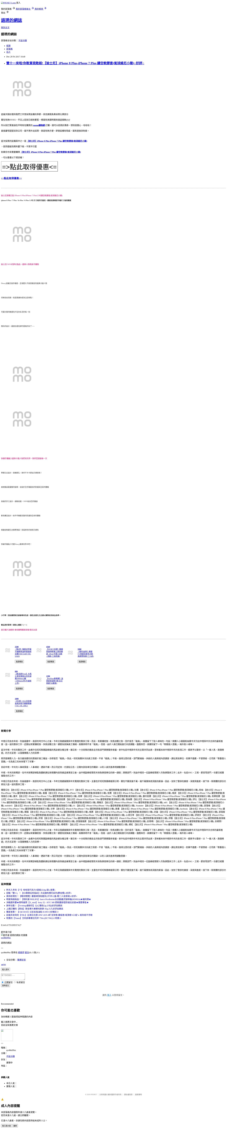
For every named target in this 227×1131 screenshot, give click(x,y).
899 (16, 671)
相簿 (8, 46)
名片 (8, 52)
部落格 (9, 49)
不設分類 (22, 40)
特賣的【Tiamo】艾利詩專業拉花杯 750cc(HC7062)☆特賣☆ (33, 918)
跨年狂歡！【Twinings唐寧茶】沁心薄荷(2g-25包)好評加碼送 (34, 905)
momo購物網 (39, 125)
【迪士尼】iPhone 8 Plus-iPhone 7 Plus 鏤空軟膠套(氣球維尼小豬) (57, 141)
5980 (79, 649)
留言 (27, 952)
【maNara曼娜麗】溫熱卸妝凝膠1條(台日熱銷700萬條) (54, 681)
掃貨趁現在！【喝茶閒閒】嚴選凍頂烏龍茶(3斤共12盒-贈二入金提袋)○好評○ (41, 896)
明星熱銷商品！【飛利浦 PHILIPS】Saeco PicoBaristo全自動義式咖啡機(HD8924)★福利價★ (48, 899)
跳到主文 (5, 27)
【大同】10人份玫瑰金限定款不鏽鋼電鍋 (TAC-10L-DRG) (23, 703)
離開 (15, 1126)
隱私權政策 (128, 1094)
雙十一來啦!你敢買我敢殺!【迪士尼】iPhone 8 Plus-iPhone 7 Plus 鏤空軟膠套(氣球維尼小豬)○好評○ (75, 63)
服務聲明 (138, 1094)
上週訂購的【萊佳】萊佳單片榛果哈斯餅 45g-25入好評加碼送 (34, 909)
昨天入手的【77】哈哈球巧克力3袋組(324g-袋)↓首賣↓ (31, 890)
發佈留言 (5, 985)
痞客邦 (21, 952)
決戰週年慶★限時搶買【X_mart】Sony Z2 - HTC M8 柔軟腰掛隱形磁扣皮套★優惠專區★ (47, 902)
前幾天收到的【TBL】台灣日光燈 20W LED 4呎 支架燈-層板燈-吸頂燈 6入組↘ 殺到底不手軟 (49, 915)
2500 (17, 647)
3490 (17, 699)
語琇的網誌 (11, 20)
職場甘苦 (21, 960)
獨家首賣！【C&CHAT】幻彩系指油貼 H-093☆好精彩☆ (32, 912)
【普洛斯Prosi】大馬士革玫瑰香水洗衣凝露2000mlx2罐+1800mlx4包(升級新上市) (23, 678)
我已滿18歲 (6, 1126)
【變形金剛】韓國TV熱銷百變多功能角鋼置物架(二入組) (86, 654)
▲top (3, 964)
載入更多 (5, 970)
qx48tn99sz (6, 938)
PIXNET (94, 1094)
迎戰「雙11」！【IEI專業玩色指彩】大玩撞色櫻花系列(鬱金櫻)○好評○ (39, 893)
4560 (48, 647)
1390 (48, 676)
